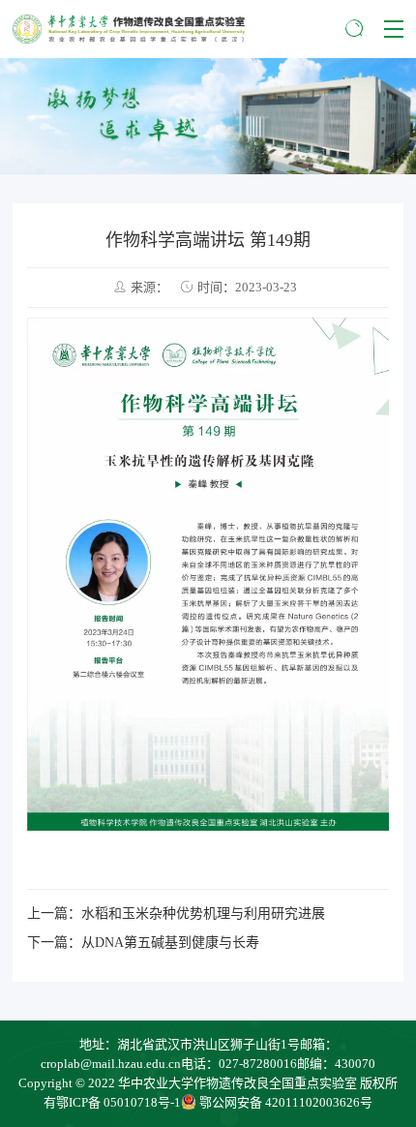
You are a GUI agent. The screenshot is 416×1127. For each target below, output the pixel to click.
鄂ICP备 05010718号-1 (118, 1102)
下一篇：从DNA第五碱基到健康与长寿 (143, 942)
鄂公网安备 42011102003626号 (285, 1102)
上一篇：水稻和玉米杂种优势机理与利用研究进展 (176, 913)
